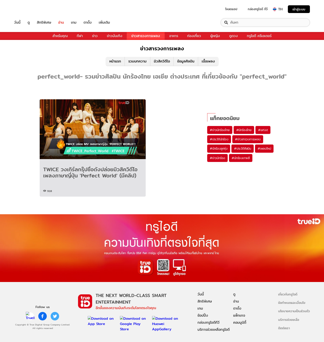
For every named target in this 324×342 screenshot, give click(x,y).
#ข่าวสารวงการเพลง (248, 139)
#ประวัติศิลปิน (242, 148)
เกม (73, 22)
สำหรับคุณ (60, 36)
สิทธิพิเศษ (44, 22)
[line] (30, 316)
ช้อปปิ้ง (202, 315)
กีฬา (80, 36)
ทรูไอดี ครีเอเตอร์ (259, 36)
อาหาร (173, 36)
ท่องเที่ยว (194, 36)
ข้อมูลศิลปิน (185, 61)
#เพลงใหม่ (264, 148)
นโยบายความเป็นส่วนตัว (294, 311)
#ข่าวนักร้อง (217, 158)
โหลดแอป (231, 9)
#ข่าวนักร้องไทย (220, 130)
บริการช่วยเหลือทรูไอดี (213, 329)
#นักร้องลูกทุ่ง (218, 148)
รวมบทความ (137, 61)
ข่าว (95, 36)
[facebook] (42, 316)
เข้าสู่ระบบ (298, 9)
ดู (29, 22)
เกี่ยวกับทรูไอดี (287, 294)
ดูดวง (233, 36)
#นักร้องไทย (243, 130)
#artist (263, 130)
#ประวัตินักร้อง (219, 139)
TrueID (27, 9)
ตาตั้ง (88, 22)
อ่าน (61, 22)
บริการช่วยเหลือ (288, 319)
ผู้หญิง (215, 36)
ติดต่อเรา (284, 328)
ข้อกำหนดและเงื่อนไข (291, 302)
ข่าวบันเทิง (114, 36)
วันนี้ (17, 22)
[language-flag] (274, 9)
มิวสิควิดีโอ (162, 61)
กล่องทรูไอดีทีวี (208, 322)
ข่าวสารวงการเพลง (145, 36)
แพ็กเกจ (239, 315)
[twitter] (54, 316)
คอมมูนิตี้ (239, 322)
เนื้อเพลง (208, 61)
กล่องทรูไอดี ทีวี (258, 9)
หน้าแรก (115, 61)
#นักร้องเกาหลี (241, 158)
